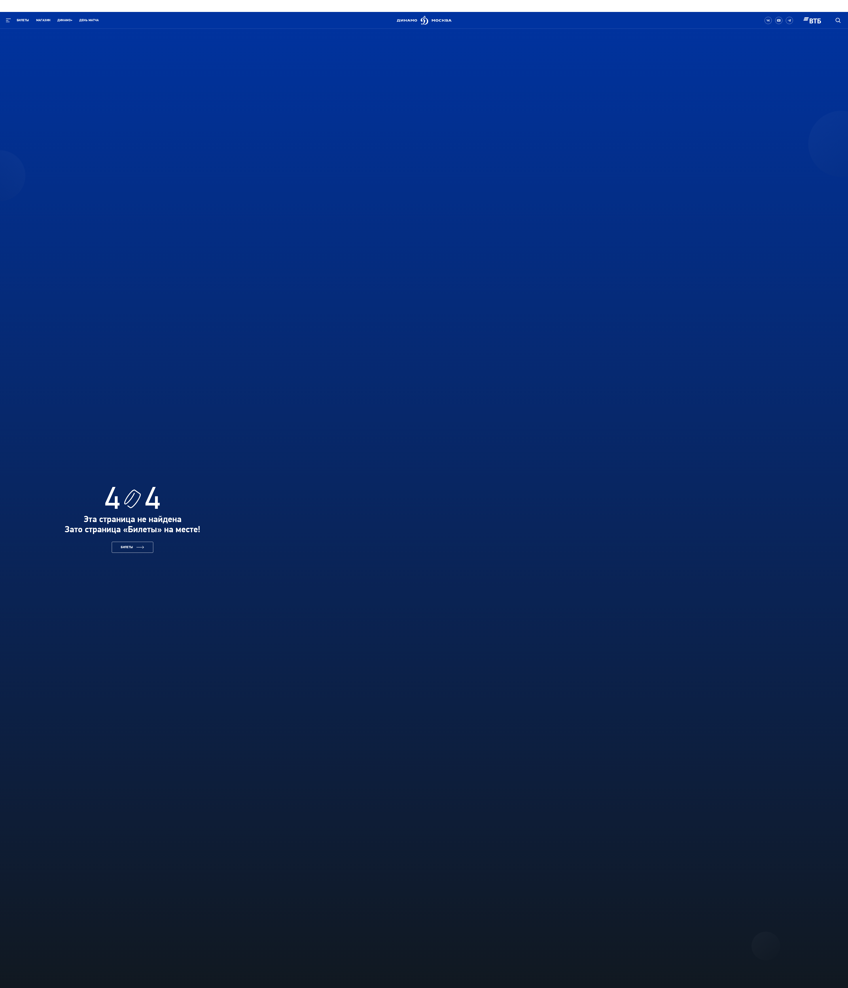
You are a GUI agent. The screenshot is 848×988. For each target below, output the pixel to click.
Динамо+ (64, 20)
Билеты (23, 20)
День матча (89, 20)
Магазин (43, 20)
